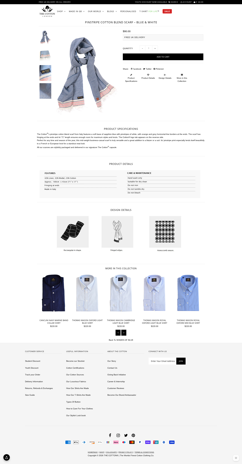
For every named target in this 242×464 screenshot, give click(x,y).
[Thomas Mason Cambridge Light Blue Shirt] (122, 315)
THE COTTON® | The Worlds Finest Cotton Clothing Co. (129, 455)
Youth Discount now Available (151, 2)
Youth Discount (31, 368)
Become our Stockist (75, 361)
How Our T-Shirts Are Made (78, 395)
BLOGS (110, 11)
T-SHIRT (149, 11)
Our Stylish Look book (76, 415)
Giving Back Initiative (116, 375)
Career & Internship (116, 381)
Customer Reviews (115, 388)
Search (174, 2)
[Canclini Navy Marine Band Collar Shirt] (54, 315)
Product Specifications (131, 79)
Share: (126, 69)
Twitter (148, 69)
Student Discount (32, 361)
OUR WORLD (94, 11)
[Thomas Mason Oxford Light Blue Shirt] (88, 315)
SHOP (60, 11)
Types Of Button (73, 402)
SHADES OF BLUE (124, 340)
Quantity (128, 48)
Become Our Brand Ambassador (121, 395)
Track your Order (32, 375)
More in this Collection (182, 79)
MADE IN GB (75, 11)
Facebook (136, 69)
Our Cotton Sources (75, 375)
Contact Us (112, 368)
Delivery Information (34, 381)
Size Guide (30, 395)
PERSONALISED (128, 11)
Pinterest (159, 69)
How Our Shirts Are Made (77, 388)
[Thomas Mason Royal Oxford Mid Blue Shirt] (189, 315)
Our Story (111, 361)
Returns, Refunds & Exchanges (39, 388)
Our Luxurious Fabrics (76, 381)
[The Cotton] (47, 11)
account (187, 2)
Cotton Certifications (75, 368)
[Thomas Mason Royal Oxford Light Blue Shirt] (155, 315)
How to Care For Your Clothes (79, 408)
